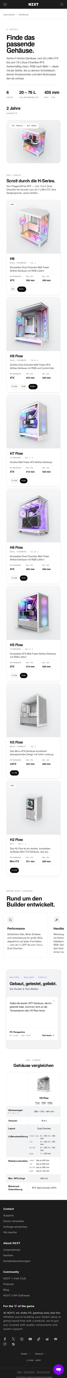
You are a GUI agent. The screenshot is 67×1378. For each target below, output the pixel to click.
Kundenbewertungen (16, 1260)
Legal (19, 1372)
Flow (37, 1102)
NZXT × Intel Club (14, 1278)
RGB (43, 1102)
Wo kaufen (10, 1232)
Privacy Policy (29, 1372)
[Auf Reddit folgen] (47, 1339)
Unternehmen (11, 1249)
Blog (6, 1289)
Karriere (8, 1255)
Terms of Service (43, 1372)
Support (8, 1215)
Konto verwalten (13, 1220)
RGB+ (50, 1102)
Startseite (9, 14)
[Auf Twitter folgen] (13, 1339)
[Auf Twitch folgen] (5, 1344)
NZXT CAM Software (16, 1295)
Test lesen (47, 1035)
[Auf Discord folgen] (55, 1339)
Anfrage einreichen (15, 1226)
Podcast (8, 1283)
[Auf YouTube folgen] (30, 1339)
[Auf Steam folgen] (13, 1344)
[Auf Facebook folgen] (5, 1339)
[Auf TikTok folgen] (38, 1339)
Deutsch (39, 1354)
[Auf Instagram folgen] (21, 1339)
